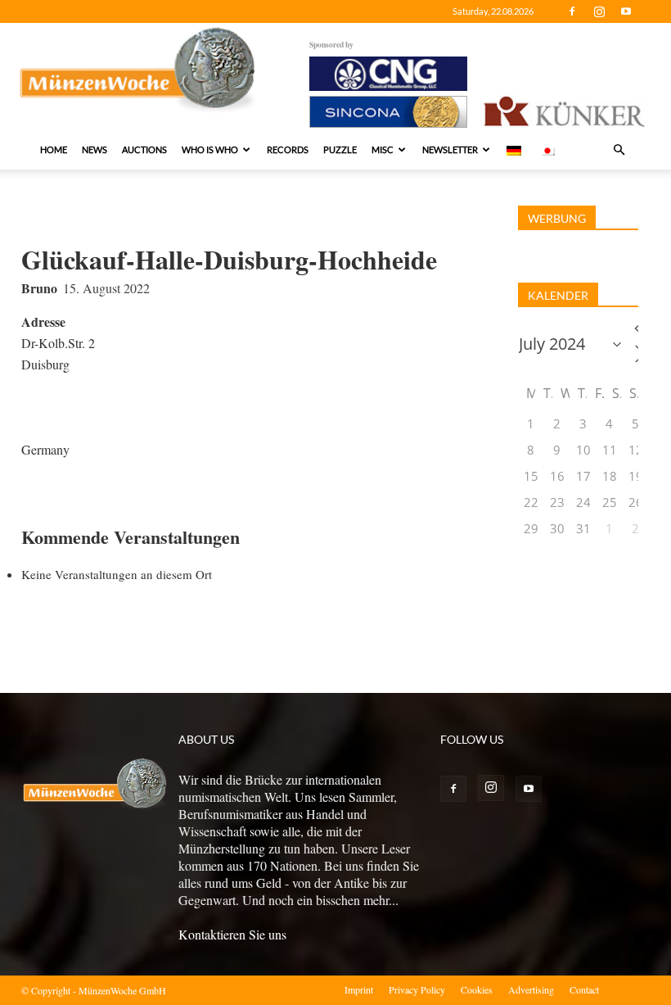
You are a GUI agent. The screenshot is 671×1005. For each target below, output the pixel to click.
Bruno (39, 287)
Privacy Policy (417, 989)
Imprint (359, 989)
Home (53, 149)
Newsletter (450, 149)
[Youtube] (626, 11)
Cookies (477, 989)
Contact (584, 989)
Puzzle (340, 149)
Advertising (531, 989)
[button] (618, 150)
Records (287, 149)
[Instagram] (599, 11)
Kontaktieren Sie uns (232, 934)
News (94, 149)
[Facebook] (572, 11)
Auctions (144, 149)
